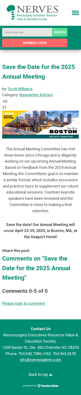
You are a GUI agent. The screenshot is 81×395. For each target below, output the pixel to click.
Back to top (39, 374)
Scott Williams (20, 89)
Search (60, 32)
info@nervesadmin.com (40, 359)
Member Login (35, 43)
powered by (30, 385)
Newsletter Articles (36, 95)
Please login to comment (23, 303)
